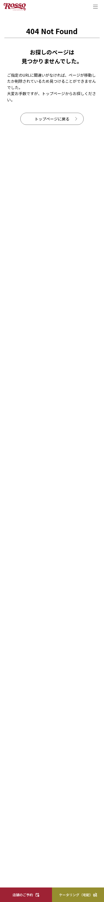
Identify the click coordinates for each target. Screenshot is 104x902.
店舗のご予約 (23, 894)
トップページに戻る (52, 119)
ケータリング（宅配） (76, 894)
